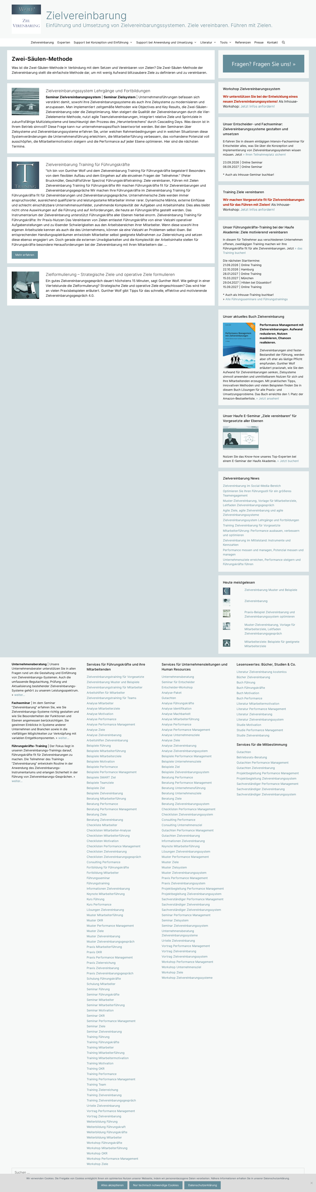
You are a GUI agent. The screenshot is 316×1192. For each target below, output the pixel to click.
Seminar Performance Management (111, 1021)
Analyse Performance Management (111, 724)
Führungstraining (98, 883)
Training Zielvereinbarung (104, 1095)
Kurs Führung (95, 899)
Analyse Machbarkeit (176, 714)
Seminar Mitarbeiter (100, 1000)
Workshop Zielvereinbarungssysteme (187, 977)
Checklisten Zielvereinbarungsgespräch (114, 857)
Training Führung (98, 1037)
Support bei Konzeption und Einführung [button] (101, 42)
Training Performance (101, 1074)
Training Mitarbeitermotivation (108, 1058)
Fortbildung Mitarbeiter (103, 872)
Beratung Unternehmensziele (181, 793)
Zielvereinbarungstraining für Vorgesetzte (115, 677)
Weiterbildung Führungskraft (106, 1127)
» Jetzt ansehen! (267, 398)
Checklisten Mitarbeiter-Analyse (109, 830)
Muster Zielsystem (174, 867)
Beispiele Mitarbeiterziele (104, 756)
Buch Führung (246, 682)
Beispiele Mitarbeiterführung (106, 751)
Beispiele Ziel (96, 788)
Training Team (96, 1084)
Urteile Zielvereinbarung (103, 1105)
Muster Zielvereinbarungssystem (184, 872)
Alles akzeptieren (112, 1185)
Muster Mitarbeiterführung (105, 915)
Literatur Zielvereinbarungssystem (260, 719)
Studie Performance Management (260, 730)
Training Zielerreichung (102, 1090)
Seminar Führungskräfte (103, 994)
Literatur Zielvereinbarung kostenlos (262, 672)
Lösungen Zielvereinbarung (105, 910)
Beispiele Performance (102, 767)
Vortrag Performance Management (111, 1111)
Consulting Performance (103, 862)
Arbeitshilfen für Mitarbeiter (106, 692)
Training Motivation (100, 1063)
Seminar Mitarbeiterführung (106, 1005)
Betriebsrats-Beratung (252, 757)
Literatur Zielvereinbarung (254, 714)
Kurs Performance (99, 904)
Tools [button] (223, 42)
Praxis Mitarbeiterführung (104, 947)
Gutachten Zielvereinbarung (181, 835)
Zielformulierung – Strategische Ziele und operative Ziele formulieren (110, 274)
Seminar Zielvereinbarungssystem (185, 925)
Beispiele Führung (99, 745)
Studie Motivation (249, 725)
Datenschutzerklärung (202, 1185)
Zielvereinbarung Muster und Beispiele (270, 590)
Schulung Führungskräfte (104, 978)
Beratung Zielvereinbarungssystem (185, 804)
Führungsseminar (98, 878)
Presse (259, 42)
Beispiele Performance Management (112, 772)
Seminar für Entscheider (178, 682)
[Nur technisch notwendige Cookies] (311, 1183)
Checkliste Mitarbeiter (102, 825)
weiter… (19, 695)
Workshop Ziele (97, 1164)
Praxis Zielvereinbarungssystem (183, 883)
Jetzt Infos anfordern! (257, 106)
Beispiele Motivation (101, 761)
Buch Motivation (248, 693)
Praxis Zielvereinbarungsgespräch (110, 973)
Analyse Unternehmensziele (181, 735)
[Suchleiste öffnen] (283, 42)
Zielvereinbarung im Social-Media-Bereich (252, 486)
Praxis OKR (94, 952)
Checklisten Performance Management (113, 846)
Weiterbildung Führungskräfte (107, 1132)
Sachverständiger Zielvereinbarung (186, 904)
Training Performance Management (111, 1079)
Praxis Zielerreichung (101, 962)
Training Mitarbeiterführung (106, 1053)
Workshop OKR (97, 1153)
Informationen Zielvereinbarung (108, 888)
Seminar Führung (98, 989)
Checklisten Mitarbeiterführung (108, 835)
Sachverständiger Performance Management (192, 899)
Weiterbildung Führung (102, 1121)
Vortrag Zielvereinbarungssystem (185, 956)
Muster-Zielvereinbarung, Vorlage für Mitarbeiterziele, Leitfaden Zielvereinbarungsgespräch (269, 629)
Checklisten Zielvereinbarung (107, 851)
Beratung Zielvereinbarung (105, 820)
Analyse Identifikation (176, 708)
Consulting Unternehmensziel (182, 825)
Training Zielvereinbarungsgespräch (111, 1100)
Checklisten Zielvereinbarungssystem (187, 814)
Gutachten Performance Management (188, 830)
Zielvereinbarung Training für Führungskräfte (88, 164)
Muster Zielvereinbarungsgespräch (110, 941)
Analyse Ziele (96, 729)
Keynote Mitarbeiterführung (106, 894)
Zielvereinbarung (86, 15)
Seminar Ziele (96, 1026)
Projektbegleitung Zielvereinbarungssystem (191, 894)
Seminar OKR (96, 1015)
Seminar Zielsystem (175, 920)
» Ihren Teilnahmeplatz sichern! (264, 154)
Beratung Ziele (97, 814)
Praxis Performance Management (110, 957)
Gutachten (169, 698)
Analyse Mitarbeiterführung (180, 719)
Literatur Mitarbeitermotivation (258, 703)
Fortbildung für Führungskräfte (108, 867)
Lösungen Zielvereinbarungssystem (186, 851)
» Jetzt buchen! (288, 461)
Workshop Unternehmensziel (181, 967)
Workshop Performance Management (112, 1158)
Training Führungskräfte (103, 1042)
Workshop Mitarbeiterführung (107, 1148)
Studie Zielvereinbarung (253, 735)
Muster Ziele (95, 931)
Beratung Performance (102, 804)
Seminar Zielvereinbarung (104, 1031)
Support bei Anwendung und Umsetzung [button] (164, 42)
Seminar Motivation (100, 1010)
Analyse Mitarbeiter (100, 703)
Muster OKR (95, 920)
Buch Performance (249, 698)
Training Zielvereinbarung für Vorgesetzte (251, 525)
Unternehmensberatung (178, 677)
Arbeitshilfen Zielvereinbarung (107, 740)
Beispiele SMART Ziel (101, 777)
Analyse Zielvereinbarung (104, 735)
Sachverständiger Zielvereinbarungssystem (191, 910)
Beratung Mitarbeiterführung (106, 798)
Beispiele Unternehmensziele (181, 761)
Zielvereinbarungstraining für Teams (111, 698)
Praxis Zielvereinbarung (103, 968)
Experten (63, 42)
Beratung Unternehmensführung (184, 788)
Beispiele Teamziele (100, 782)
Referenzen (243, 42)
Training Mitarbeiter (100, 1047)
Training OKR (95, 1068)
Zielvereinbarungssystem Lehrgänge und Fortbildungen (98, 90)
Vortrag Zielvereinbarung (104, 1116)
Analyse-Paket (172, 692)
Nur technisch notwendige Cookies (156, 1185)
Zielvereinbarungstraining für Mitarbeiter (114, 687)
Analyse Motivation (100, 714)
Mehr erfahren (24, 255)
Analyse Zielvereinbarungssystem (185, 751)
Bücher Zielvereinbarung (253, 677)
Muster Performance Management (110, 925)
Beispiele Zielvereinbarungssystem (185, 772)
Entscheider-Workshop (177, 687)
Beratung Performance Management (112, 809)
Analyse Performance (101, 719)
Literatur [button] (206, 42)
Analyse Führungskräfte (178, 703)
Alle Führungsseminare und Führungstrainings (256, 299)
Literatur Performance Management (261, 709)
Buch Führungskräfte (251, 687)
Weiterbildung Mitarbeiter (104, 1137)
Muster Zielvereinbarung (103, 936)
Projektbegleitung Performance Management (193, 888)
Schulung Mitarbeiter (101, 984)
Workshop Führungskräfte (104, 1143)
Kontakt (272, 42)
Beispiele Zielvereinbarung (105, 793)
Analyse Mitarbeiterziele (103, 708)
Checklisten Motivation (102, 841)
